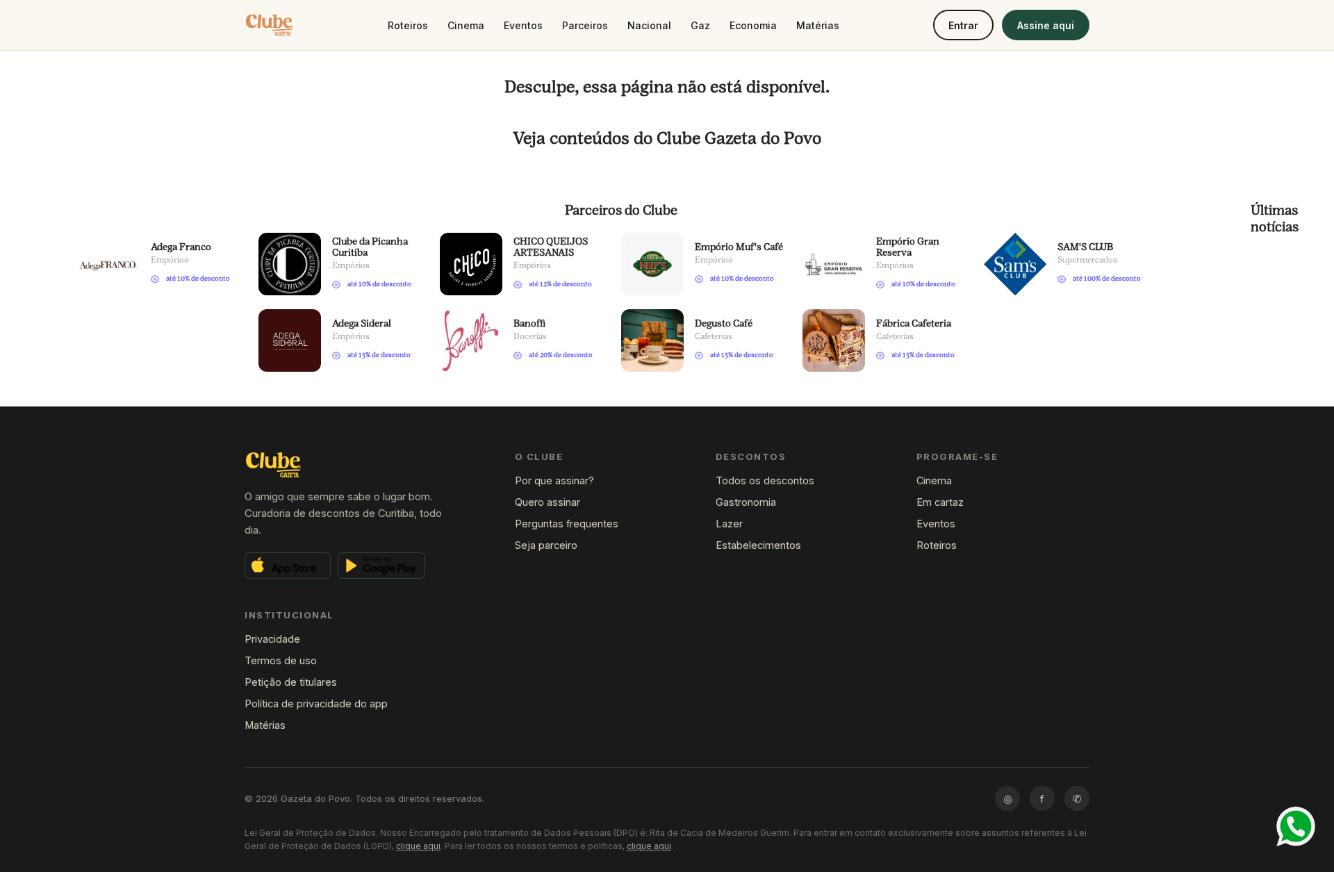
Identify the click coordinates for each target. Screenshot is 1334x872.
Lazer (729, 523)
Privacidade (272, 639)
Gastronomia (746, 502)
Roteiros (408, 25)
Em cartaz (940, 502)
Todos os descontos (765, 480)
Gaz (700, 25)
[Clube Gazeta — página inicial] (269, 25)
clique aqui (418, 846)
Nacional (649, 25)
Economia (753, 25)
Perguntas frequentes (566, 523)
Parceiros (585, 25)
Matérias (817, 25)
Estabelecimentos (758, 545)
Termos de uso (281, 660)
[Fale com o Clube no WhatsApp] (1295, 826)
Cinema (465, 25)
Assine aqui (1045, 25)
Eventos (523, 25)
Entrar (963, 25)
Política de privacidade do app (316, 703)
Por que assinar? (554, 480)
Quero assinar (547, 502)
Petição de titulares (291, 682)
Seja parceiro (546, 545)
